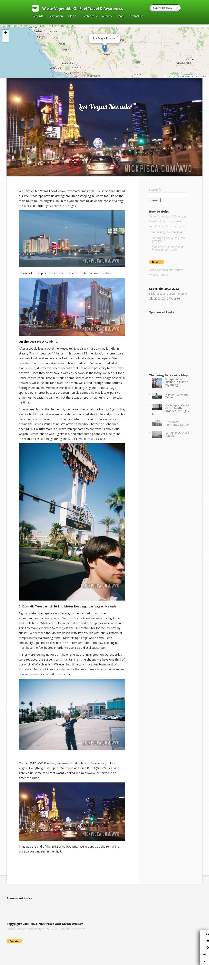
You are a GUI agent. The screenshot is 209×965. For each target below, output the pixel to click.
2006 (24, 74)
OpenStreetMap (185, 76)
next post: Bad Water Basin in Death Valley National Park (37, 26)
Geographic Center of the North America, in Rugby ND (171, 409)
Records (37, 16)
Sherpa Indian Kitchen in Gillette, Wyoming (177, 382)
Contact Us (136, 16)
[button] (104, 48)
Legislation (56, 16)
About (107, 16)
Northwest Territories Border (177, 423)
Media (73, 16)
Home (15, 74)
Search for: (156, 190)
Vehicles (90, 16)
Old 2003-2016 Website (164, 298)
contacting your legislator (167, 232)
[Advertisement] (179, 340)
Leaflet (169, 76)
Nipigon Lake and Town (176, 395)
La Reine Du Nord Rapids (177, 434)
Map (120, 16)
